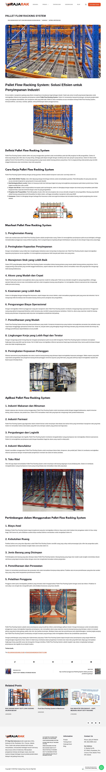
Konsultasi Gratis (94, 4)
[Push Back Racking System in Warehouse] (53, 697)
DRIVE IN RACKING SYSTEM (49, 745)
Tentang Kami (57, 4)
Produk (45, 4)
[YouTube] (99, 723)
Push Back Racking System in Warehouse (51, 708)
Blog (78, 4)
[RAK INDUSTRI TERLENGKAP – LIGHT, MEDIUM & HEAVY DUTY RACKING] (86, 697)
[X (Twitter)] (92, 723)
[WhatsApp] (72, 662)
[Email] (91, 662)
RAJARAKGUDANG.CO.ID (16, 652)
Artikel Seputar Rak (55, 20)
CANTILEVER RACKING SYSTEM (50, 740)
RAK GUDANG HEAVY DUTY (49, 747)
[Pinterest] (53, 662)
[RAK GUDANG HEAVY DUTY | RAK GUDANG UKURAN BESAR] (20, 697)
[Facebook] (33, 662)
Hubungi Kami (69, 4)
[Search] (85, 4)
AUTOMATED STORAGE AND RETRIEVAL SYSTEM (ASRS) (50, 737)
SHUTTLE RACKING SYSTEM (50, 752)
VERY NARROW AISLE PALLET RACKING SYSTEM (50, 754)
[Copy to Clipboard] (14, 662)
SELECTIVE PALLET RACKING (50, 749)
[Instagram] (95, 723)
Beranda (35, 4)
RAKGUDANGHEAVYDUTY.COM (36, 652)
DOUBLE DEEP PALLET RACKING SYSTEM (50, 743)
